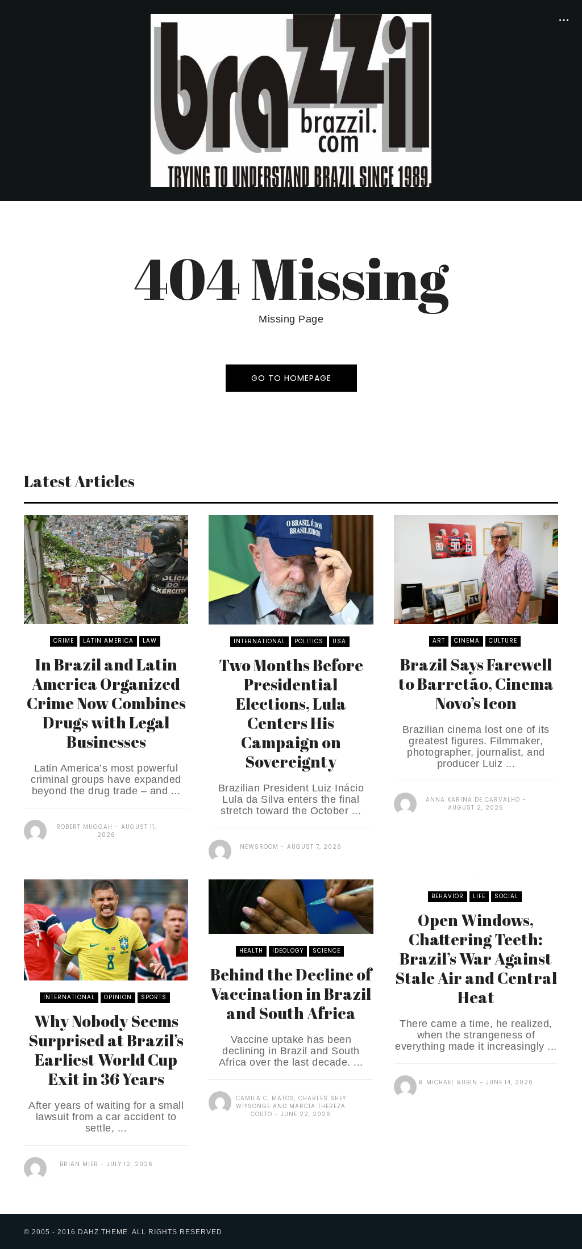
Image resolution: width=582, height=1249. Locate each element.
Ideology (288, 950)
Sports (154, 997)
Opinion (118, 997)
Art (439, 640)
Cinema (467, 640)
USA (339, 641)
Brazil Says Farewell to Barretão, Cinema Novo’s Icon (476, 683)
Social (506, 896)
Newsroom (259, 847)
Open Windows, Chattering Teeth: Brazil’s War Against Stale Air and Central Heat (476, 958)
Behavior (447, 896)
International (259, 641)
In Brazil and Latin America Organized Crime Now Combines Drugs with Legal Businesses (106, 702)
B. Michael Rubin (447, 1082)
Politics (308, 641)
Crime (63, 640)
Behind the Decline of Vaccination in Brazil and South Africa (291, 993)
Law (150, 640)
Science (326, 950)
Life (479, 896)
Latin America (108, 640)
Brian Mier (79, 1164)
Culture (503, 640)
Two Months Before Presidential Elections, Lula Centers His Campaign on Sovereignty (291, 713)
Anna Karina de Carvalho (473, 799)
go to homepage (291, 378)
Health (251, 950)
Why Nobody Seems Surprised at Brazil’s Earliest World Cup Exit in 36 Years (106, 1049)
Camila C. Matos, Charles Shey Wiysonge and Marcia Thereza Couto (291, 1106)
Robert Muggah (84, 827)
